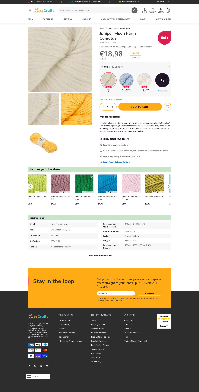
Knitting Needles (98, 324)
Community (96, 361)
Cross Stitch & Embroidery (115, 19)
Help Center (64, 337)
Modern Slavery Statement (135, 341)
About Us (128, 320)
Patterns (48, 19)
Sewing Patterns (98, 349)
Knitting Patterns (98, 332)
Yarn (30, 19)
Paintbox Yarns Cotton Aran (107, 197)
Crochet (87, 19)
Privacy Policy (118, 300)
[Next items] (168, 186)
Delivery (62, 328)
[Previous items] (30, 186)
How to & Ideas (163, 19)
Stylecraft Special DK (154, 196)
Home (102, 28)
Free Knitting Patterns (100, 337)
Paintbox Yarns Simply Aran (84, 197)
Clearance (95, 357)
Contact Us (128, 324)
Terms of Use (64, 320)
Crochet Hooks (97, 328)
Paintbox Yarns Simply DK (60, 197)
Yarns (93, 320)
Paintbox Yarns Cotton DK (37, 197)
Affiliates (127, 328)
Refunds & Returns (67, 332)
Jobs (126, 337)
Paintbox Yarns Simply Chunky (131, 197)
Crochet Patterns (98, 341)
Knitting (68, 19)
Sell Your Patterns (131, 332)
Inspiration (96, 353)
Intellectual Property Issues (70, 341)
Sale (142, 19)
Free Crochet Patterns (100, 345)
